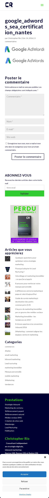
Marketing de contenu (14, 408)
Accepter (24, 474)
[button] (45, 457)
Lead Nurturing (11, 427)
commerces (9, 347)
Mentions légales (25, 494)
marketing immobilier (13, 367)
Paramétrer (24, 488)
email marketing (11, 355)
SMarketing (9, 380)
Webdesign (9, 424)
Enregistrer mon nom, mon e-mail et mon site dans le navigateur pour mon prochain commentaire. (23, 146)
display (8, 351)
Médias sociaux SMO (13, 417)
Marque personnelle (13, 372)
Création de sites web (14, 421)
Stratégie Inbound (12, 404)
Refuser (24, 481)
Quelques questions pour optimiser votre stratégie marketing (25, 261)
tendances (9, 384)
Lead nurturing (11, 363)
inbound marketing (12, 359)
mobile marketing (12, 376)
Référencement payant (14, 411)
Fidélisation (9, 431)
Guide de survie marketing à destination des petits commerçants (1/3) (26, 301)
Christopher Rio (14, 38)
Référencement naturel (14, 414)
